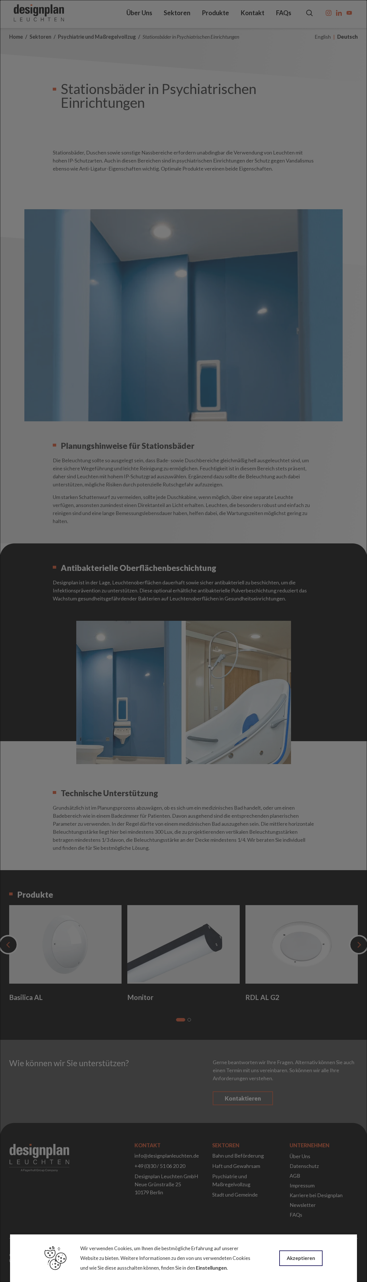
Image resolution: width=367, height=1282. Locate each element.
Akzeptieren (301, 1258)
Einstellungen (211, 1268)
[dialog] (183, 641)
